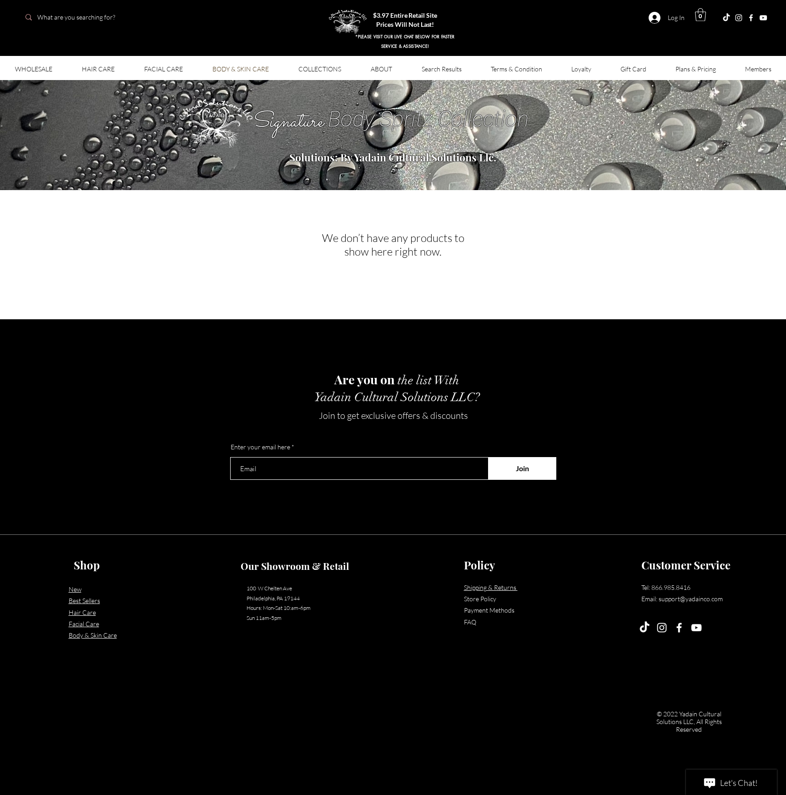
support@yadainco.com (691, 599)
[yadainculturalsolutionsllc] (726, 17)
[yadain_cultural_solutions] (738, 17)
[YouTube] (696, 627)
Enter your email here (260, 447)
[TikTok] (644, 627)
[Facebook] (751, 17)
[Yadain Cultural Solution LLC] (763, 17)
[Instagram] (661, 627)
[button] (700, 14)
